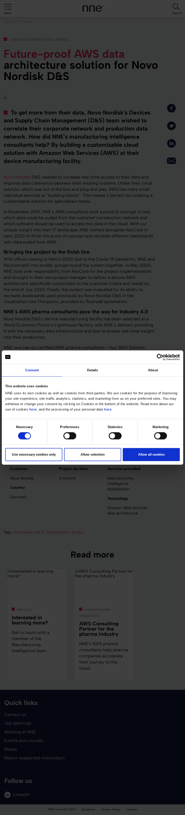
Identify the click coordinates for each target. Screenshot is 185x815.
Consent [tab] (32, 370)
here (33, 409)
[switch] (69, 435)
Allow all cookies (151, 454)
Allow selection (93, 454)
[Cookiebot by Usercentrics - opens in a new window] (160, 357)
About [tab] (153, 370)
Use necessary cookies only (34, 454)
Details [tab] (92, 370)
